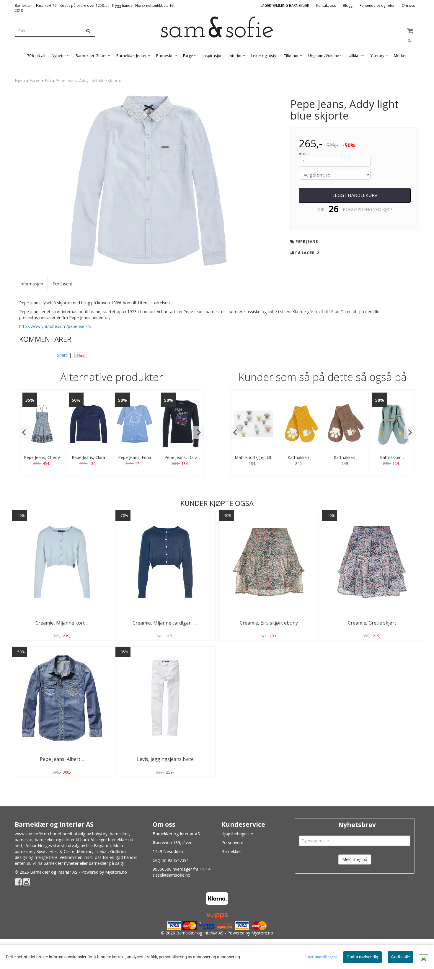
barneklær (119, 833)
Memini (84, 851)
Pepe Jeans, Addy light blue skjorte (88, 80)
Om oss (408, 5)
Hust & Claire (61, 851)
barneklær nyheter (61, 863)
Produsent (62, 284)
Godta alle (400, 957)
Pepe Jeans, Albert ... (62, 759)
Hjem (20, 80)
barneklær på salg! (106, 863)
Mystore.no (116, 872)
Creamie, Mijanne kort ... (62, 623)
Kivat (41, 851)
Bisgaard (102, 845)
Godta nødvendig (362, 957)
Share (62, 355)
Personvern (232, 842)
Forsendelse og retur (377, 5)
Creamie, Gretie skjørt (372, 623)
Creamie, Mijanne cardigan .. (165, 623)
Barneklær (231, 851)
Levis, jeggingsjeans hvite (165, 759)
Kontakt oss (326, 5)
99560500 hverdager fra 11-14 (182, 869)
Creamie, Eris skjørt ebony (269, 623)
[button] (24, 432)
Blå (48, 80)
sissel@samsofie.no (171, 875)
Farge (35, 80)
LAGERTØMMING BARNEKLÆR (284, 5)
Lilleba (100, 851)
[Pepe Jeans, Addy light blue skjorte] (148, 180)
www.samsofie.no (32, 833)
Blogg (348, 5)
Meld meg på (354, 859)
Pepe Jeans (307, 241)
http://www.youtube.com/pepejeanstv (55, 326)
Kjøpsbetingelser (237, 833)
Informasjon (31, 284)
